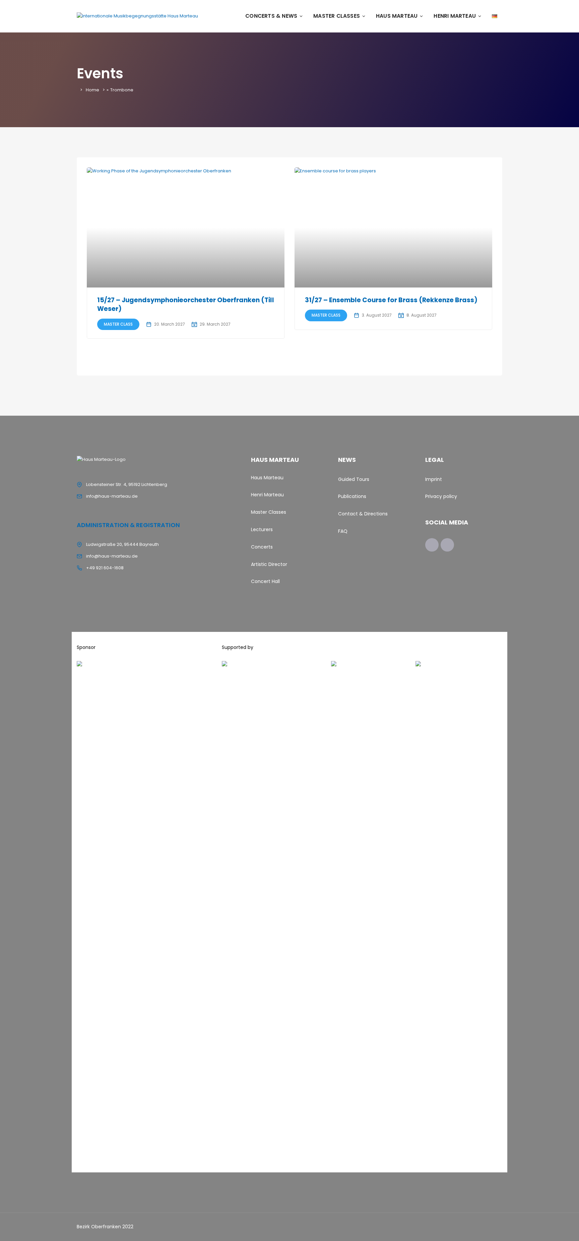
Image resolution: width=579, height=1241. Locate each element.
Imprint (433, 479)
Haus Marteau (396, 15)
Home (92, 90)
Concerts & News (271, 15)
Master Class (118, 324)
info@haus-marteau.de (112, 496)
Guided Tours (353, 479)
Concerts (262, 547)
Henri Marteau (455, 15)
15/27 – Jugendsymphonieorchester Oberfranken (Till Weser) (185, 305)
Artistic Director (269, 564)
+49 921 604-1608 (105, 568)
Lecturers (262, 529)
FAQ (342, 531)
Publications (352, 496)
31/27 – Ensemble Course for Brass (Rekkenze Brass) (391, 300)
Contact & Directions (363, 513)
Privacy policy (441, 496)
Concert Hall (265, 581)
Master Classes (336, 15)
